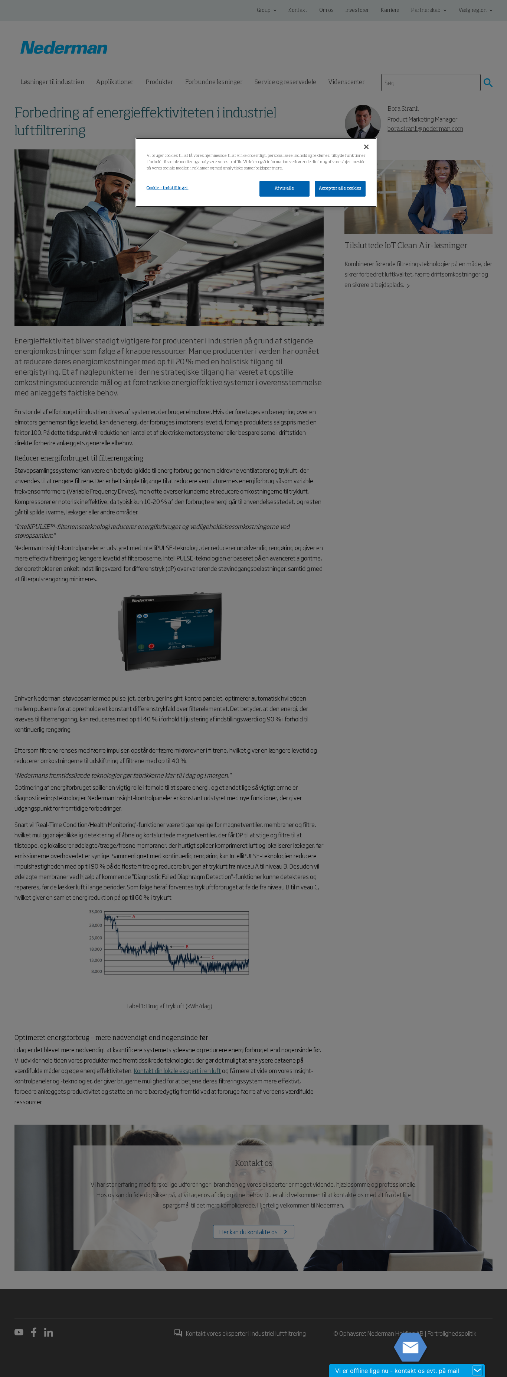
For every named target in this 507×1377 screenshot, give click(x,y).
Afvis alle (284, 188)
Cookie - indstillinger (168, 188)
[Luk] (366, 147)
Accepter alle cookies (340, 188)
